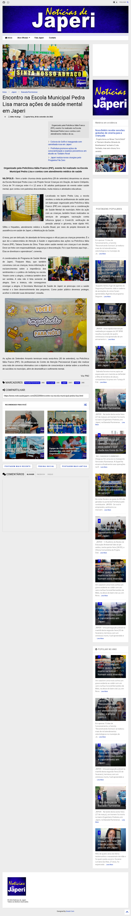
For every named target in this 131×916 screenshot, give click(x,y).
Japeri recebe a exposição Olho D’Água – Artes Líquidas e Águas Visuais (23, 451)
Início (9, 38)
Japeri (14, 92)
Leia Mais (102, 254)
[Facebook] (4, 2)
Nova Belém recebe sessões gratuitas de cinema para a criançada (110, 133)
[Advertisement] (45, 139)
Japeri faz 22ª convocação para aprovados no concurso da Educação (22, 425)
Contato (52, 38)
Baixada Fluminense (29, 92)
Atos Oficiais (22, 38)
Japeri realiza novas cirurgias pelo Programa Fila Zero (64, 158)
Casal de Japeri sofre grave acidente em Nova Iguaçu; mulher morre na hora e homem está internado (110, 572)
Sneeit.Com (70, 911)
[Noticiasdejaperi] (12, 2)
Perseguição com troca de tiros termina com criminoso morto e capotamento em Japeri (110, 615)
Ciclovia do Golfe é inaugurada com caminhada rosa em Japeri (65, 143)
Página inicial (46, 466)
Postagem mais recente (18, 466)
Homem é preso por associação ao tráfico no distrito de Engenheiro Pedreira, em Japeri (110, 273)
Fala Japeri (39, 38)
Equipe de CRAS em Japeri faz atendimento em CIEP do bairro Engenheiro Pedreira (64, 451)
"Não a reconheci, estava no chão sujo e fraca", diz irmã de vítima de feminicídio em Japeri (110, 359)
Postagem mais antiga (74, 466)
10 (100, 603)
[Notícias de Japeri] (65, 32)
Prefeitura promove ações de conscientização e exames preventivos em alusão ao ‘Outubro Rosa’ (67, 151)
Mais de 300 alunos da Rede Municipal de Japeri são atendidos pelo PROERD (65, 425)
